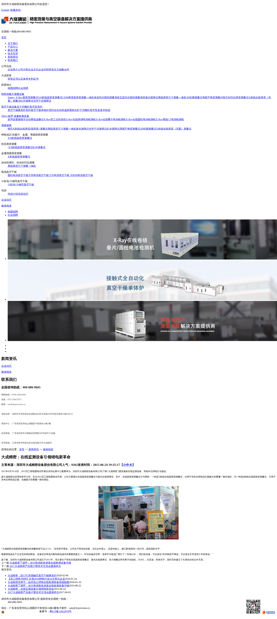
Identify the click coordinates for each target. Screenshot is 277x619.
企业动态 (6, 199)
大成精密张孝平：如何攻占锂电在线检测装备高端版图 (38, 582)
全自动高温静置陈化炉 (67, 110)
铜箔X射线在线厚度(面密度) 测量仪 (28, 128)
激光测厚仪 (151, 97)
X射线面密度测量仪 (19, 156)
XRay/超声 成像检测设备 (15, 116)
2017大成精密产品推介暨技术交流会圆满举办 (35, 566)
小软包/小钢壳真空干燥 (21, 184)
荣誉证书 (13, 78)
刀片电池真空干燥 (59, 175)
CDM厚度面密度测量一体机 (78, 97)
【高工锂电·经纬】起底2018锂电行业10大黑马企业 (36, 578)
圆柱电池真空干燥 (18, 175)
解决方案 (13, 50)
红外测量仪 (39, 147)
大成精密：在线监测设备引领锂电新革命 (31, 589)
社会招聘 (23, 88)
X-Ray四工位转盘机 (55, 119)
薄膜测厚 (6, 125)
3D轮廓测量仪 (194, 97)
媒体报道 (6, 205)
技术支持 (13, 53)
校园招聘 (13, 88)
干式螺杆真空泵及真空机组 (95, 110)
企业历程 (43, 69)
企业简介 (13, 69)
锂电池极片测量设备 (12, 94)
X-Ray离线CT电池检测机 (170, 119)
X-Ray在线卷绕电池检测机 (81, 119)
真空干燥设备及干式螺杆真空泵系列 (21, 106)
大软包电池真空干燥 (81, 175)
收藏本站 (15, 10)
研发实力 (54, 69)
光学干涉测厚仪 (42, 100)
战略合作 (64, 69)
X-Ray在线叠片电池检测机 (111, 119)
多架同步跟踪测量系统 (107, 97)
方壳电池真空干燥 (38, 175)
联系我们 (13, 60)
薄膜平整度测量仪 (212, 97)
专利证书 (33, 78)
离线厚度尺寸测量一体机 (172, 97)
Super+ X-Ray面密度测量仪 (23, 97)
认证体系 (23, 78)
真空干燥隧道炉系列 (19, 110)
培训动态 (23, 193)
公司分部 (23, 69)
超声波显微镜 (15, 119)
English (5, 10)
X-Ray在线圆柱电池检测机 (141, 119)
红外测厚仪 (27, 100)
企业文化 (33, 69)
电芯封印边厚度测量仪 (235, 97)
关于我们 (13, 43)
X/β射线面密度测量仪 (50, 97)
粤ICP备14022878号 (60, 611)
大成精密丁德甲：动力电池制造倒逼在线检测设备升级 (40, 562)
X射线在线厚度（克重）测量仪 (173, 128)
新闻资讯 (13, 56)
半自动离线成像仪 (33, 119)
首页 (3, 37)
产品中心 (13, 46)
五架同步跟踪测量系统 (132, 97)
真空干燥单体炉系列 (42, 110)
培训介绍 (13, 193)
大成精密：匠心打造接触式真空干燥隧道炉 (32, 575)
